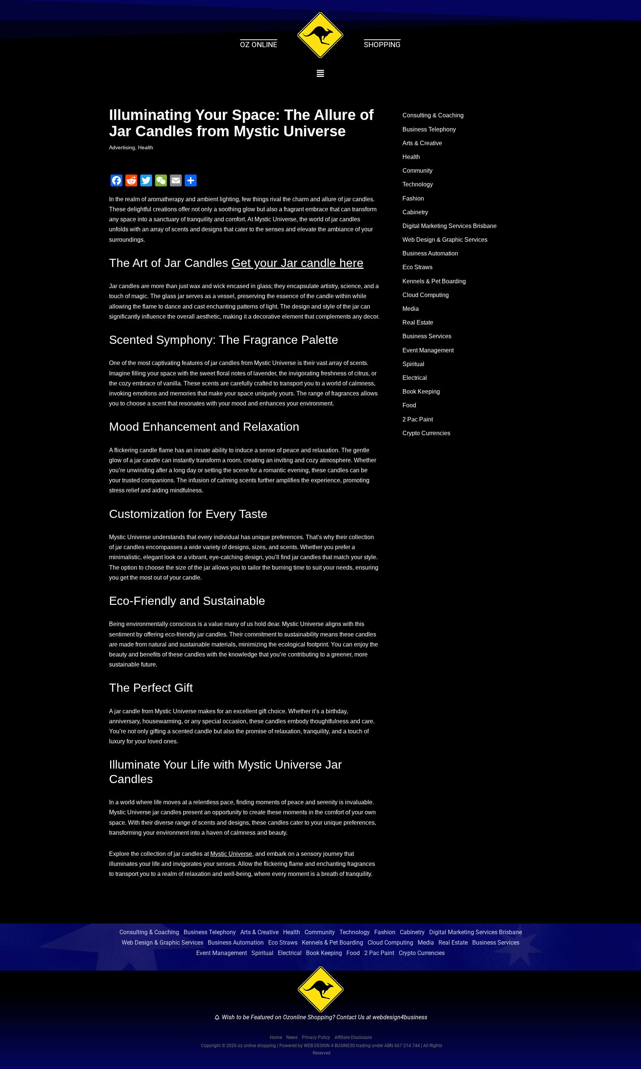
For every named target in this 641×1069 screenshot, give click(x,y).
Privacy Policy (316, 1037)
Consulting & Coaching (433, 115)
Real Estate (417, 322)
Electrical (414, 378)
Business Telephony (429, 129)
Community (417, 170)
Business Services (426, 336)
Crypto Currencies (426, 433)
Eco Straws (417, 267)
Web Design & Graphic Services (444, 240)
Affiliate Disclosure (353, 1037)
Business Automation (430, 253)
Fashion (413, 198)
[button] (321, 73)
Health (145, 147)
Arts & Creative (422, 143)
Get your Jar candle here (297, 263)
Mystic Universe (231, 854)
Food (409, 405)
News (292, 1037)
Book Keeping (421, 391)
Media (410, 309)
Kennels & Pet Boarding (434, 281)
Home (276, 1037)
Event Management (428, 350)
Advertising (122, 147)
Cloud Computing (425, 295)
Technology (417, 184)
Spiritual (413, 364)
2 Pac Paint (417, 419)
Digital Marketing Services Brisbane (449, 226)
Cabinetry (415, 212)
